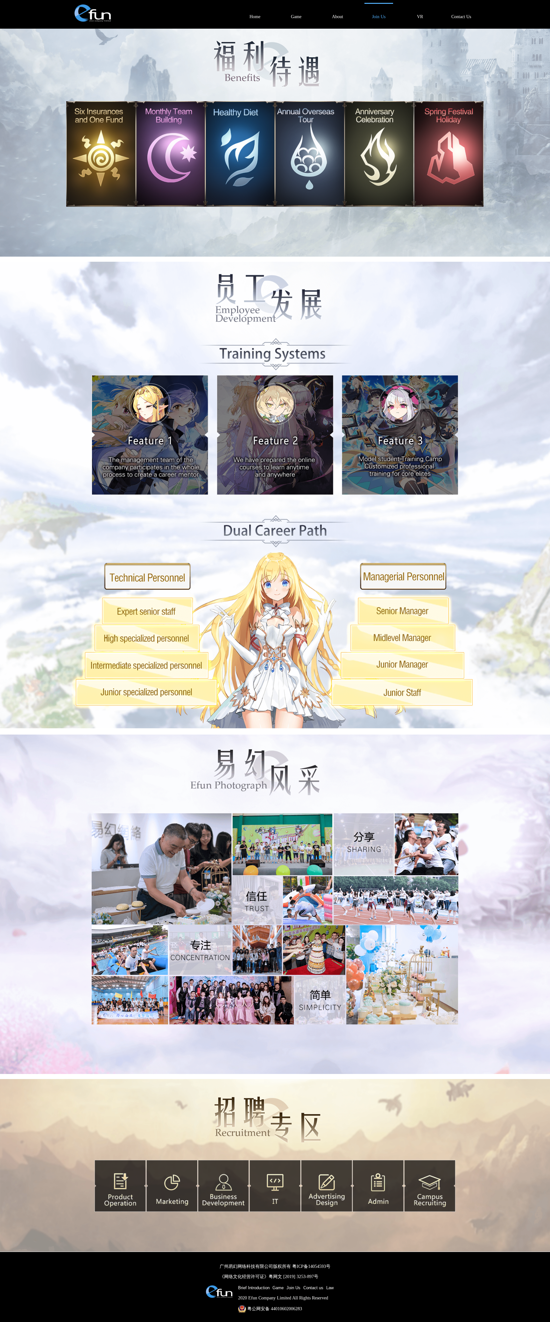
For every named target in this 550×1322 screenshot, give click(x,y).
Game (278, 1287)
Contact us (313, 1287)
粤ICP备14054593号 (311, 1266)
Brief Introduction (254, 1287)
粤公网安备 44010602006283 (274, 1308)
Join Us (293, 1287)
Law (330, 1287)
